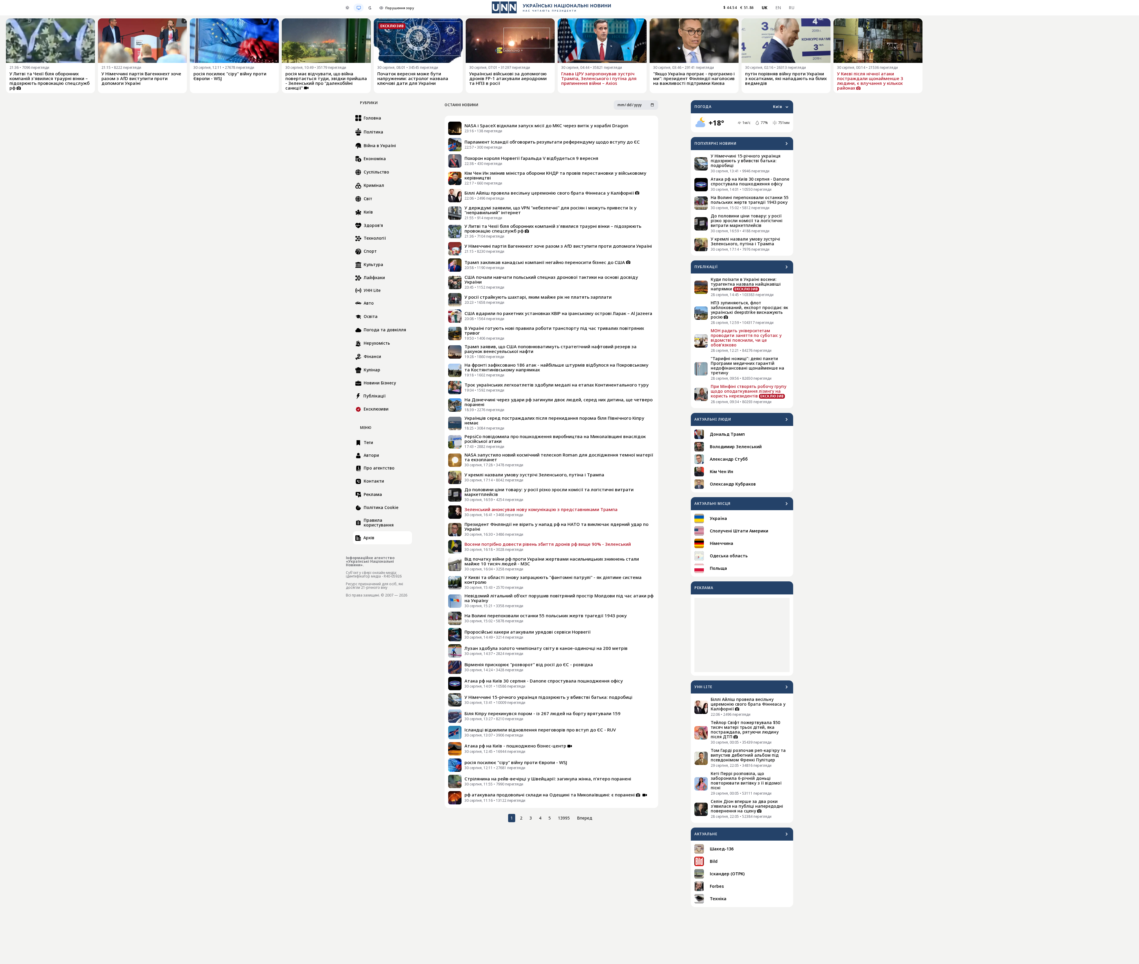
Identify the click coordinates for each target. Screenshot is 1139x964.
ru (791, 7)
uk (765, 7)
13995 (564, 818)
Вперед (584, 818)
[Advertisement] (742, 635)
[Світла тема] (347, 7)
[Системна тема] (358, 7)
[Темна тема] (370, 7)
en (778, 7)
